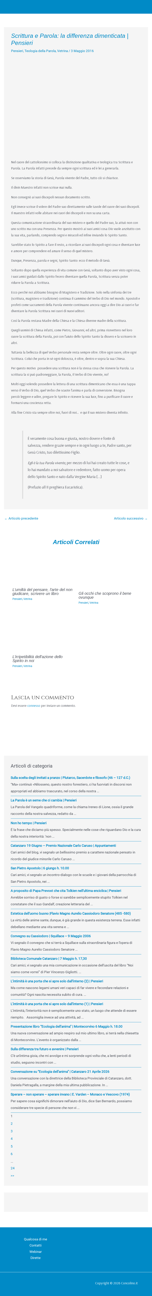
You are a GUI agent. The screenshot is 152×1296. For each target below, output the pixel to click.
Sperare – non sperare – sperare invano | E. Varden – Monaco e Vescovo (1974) (70, 1094)
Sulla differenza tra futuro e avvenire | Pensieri (45, 1049)
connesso (33, 705)
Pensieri (17, 51)
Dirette (35, 1258)
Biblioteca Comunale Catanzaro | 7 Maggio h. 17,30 (49, 959)
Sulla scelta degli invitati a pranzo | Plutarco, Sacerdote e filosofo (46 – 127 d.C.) (70, 778)
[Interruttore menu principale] (143, 6)
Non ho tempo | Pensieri (29, 823)
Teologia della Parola (40, 51)
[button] (133, 7)
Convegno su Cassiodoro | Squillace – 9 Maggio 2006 (51, 936)
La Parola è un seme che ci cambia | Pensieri (44, 800)
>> (12, 1176)
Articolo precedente (21, 518)
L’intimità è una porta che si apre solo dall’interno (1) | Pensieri (57, 1004)
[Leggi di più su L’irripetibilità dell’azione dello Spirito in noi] (43, 632)
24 (13, 1168)
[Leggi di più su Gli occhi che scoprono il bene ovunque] (109, 569)
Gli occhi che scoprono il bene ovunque (105, 595)
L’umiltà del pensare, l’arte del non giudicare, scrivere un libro (42, 591)
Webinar (35, 1252)
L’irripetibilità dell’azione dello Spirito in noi (37, 659)
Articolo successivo (131, 518)
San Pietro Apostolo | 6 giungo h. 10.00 (40, 868)
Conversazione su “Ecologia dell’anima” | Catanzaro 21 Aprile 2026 (60, 1072)
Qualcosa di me (35, 1239)
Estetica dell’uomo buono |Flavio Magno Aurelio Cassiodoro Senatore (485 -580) (71, 913)
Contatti (35, 1245)
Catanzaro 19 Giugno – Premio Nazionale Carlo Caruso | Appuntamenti (63, 846)
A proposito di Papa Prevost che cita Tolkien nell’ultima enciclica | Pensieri (66, 891)
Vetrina (62, 51)
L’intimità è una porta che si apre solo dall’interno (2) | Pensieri (57, 981)
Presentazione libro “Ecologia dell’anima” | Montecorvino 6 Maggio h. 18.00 (67, 1026)
